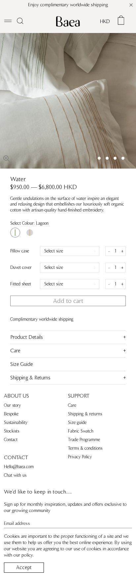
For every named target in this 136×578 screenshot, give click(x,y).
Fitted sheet (20, 284)
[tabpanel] (68, 101)
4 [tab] (122, 158)
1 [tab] (99, 158)
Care (72, 405)
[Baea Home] (68, 21)
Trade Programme (84, 439)
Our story (12, 405)
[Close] (131, 5)
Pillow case (19, 251)
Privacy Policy (80, 457)
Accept (24, 567)
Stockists (11, 431)
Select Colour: (29, 223)
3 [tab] (115, 158)
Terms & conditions (85, 448)
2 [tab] (107, 158)
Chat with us (15, 475)
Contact (10, 439)
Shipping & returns (85, 414)
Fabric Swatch (80, 431)
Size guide (77, 422)
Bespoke (11, 414)
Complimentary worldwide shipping (41, 319)
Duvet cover (21, 267)
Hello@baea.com (19, 466)
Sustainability (15, 422)
